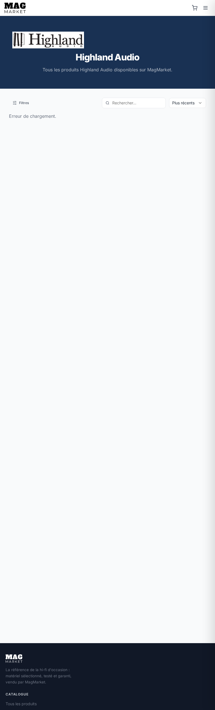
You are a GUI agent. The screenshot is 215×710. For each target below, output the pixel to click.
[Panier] (194, 8)
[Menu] (205, 8)
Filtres (24, 103)
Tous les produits (21, 703)
